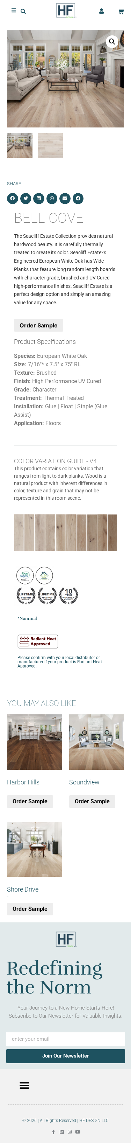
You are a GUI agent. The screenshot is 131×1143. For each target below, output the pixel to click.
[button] (23, 11)
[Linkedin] (61, 1132)
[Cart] (121, 12)
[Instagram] (69, 1132)
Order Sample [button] (30, 801)
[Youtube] (77, 1132)
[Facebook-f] (53, 1132)
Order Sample (39, 325)
